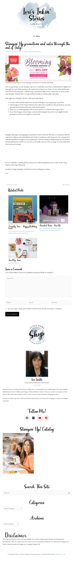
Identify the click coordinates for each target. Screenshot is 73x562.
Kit (49, 230)
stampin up (25, 233)
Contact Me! (37, 385)
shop (19, 233)
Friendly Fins (23, 231)
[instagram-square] (34, 418)
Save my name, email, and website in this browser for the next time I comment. (35, 309)
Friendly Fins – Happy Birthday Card (22, 227)
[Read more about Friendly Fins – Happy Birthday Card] (22, 210)
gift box (55, 228)
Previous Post (11, 185)
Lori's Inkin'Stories (34, 52)
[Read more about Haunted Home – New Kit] (53, 209)
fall (52, 228)
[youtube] (40, 418)
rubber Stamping (13, 233)
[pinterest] (47, 418)
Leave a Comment (11, 52)
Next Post (67, 185)
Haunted (41, 230)
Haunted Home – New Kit (50, 226)
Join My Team (14, 260)
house (46, 230)
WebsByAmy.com (60, 554)
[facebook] (27, 418)
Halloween (61, 228)
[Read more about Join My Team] (22, 248)
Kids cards (31, 231)
